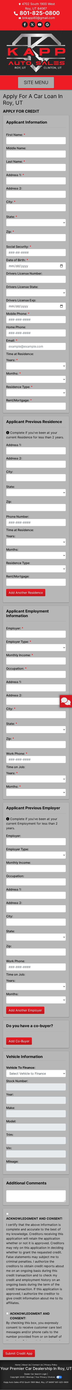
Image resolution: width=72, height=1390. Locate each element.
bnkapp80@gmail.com (38, 18)
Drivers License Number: (24, 273)
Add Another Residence (26, 593)
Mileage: (12, 1161)
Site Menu (36, 82)
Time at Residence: (20, 354)
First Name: (14, 135)
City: (9, 202)
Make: (10, 1108)
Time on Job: (15, 767)
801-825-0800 (40, 13)
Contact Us (37, 1365)
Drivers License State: (22, 287)
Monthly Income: (18, 655)
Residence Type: (18, 387)
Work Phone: (15, 753)
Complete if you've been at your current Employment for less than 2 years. (32, 823)
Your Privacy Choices (45, 1377)
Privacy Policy (50, 1365)
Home (17, 1365)
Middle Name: (16, 148)
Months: (12, 373)
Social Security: (17, 246)
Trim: (9, 1135)
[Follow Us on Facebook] (25, 24)
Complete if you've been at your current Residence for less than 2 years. (35, 435)
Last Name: (14, 161)
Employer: (13, 628)
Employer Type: (17, 642)
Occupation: (15, 668)
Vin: (9, 1148)
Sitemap (30, 1377)
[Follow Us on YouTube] (40, 24)
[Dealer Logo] (36, 52)
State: (10, 217)
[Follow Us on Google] (47, 24)
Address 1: (14, 175)
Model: (11, 1121)
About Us (26, 1365)
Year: (10, 1094)
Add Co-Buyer (19, 1041)
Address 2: (14, 188)
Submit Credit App (18, 1353)
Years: (10, 360)
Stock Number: (17, 1081)
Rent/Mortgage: (17, 400)
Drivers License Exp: (21, 300)
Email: (10, 340)
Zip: (9, 232)
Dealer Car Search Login (35, 1374)
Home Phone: (16, 327)
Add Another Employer (25, 1010)
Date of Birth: (16, 260)
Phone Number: (17, 516)
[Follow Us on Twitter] (32, 24)
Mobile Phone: (16, 314)
